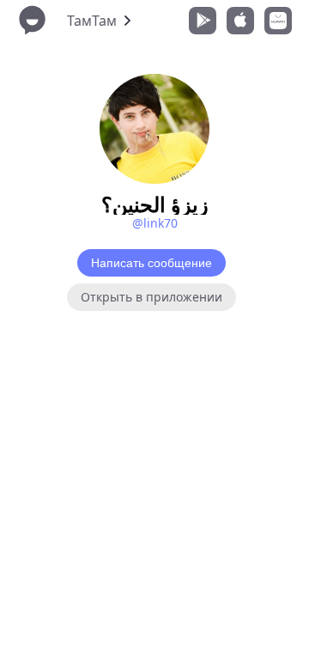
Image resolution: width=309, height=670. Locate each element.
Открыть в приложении (151, 297)
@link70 (155, 223)
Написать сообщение (151, 263)
